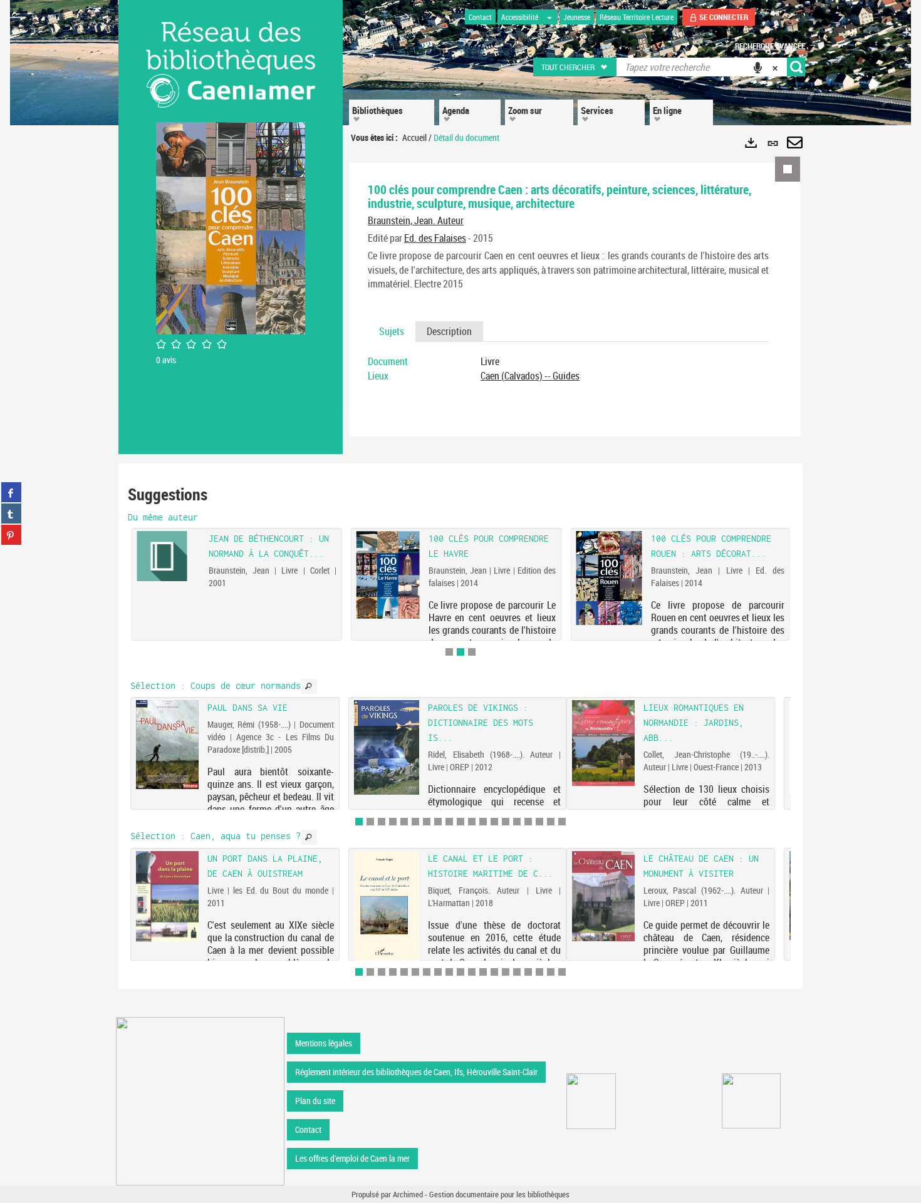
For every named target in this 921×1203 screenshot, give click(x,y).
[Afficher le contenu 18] (550, 821)
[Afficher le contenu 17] (539, 821)
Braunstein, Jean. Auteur (416, 220)
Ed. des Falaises (435, 238)
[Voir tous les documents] (309, 686)
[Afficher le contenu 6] (415, 821)
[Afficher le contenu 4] (393, 821)
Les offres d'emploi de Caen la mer (352, 1158)
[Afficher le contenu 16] (528, 821)
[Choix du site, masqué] (549, 16)
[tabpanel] (568, 368)
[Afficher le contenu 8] (438, 821)
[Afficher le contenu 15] (517, 821)
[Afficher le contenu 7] (426, 821)
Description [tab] (449, 331)
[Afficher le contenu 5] (404, 821)
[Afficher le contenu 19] (562, 821)
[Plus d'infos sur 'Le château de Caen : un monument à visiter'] (603, 896)
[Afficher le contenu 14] (505, 821)
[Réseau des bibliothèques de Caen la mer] (200, 1100)
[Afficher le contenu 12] (483, 821)
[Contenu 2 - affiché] (460, 652)
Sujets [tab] (391, 331)
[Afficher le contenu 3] (472, 652)
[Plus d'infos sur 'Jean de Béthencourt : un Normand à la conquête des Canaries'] (168, 556)
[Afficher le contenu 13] (494, 821)
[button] (575, 67)
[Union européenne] (591, 1101)
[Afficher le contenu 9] (449, 821)
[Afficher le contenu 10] (460, 821)
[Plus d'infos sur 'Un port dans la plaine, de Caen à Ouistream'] (167, 896)
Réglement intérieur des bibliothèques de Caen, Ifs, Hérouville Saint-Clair (416, 1072)
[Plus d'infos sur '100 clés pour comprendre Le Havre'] (388, 575)
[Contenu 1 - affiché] (359, 821)
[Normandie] (751, 1100)
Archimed (408, 1194)
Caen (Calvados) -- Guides (530, 376)
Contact (308, 1129)
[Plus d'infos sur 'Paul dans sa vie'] (167, 744)
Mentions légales (323, 1043)
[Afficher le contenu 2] (370, 821)
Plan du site (315, 1101)
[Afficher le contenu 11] (472, 821)
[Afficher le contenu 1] (449, 652)
